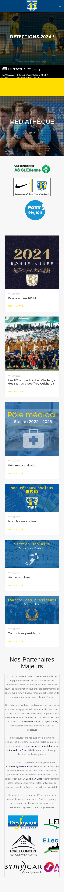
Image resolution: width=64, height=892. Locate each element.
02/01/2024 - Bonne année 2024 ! (20, 77)
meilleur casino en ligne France (41, 721)
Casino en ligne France (16, 766)
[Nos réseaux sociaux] (32, 497)
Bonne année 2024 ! (22, 298)
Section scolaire (19, 577)
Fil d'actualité (23, 69)
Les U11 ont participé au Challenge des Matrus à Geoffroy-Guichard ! (31, 382)
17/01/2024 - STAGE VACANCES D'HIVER (24, 74)
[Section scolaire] (32, 553)
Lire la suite (15, 306)
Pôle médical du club (22, 465)
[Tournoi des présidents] (32, 609)
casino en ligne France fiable (20, 750)
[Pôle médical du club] (32, 428)
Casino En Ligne (34, 778)
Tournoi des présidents (24, 633)
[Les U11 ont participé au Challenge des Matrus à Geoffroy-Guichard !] (32, 343)
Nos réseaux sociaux (22, 521)
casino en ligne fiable (41, 746)
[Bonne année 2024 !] (32, 262)
